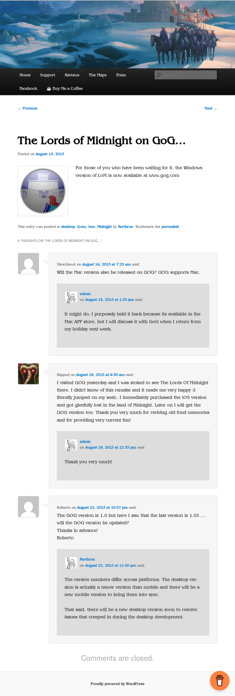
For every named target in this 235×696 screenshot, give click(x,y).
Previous (27, 108)
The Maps (97, 75)
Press (121, 75)
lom (91, 226)
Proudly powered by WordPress (117, 684)
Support (47, 75)
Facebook (28, 88)
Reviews (72, 75)
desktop (68, 226)
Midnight (104, 226)
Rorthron (125, 226)
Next (211, 108)
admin (85, 294)
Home (25, 75)
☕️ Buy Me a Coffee (65, 88)
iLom (81, 226)
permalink (170, 226)
